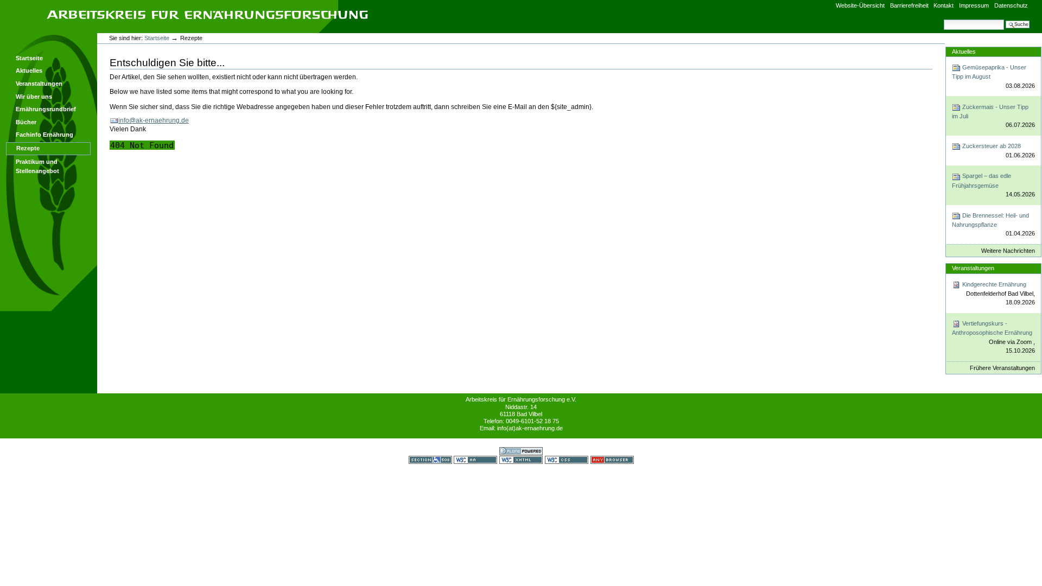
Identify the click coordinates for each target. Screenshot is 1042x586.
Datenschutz (1011, 5)
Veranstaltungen (39, 83)
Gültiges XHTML (521, 460)
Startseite (29, 58)
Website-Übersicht (860, 5)
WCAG (475, 460)
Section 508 (430, 460)
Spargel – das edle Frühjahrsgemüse (993, 185)
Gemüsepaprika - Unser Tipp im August (993, 76)
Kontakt (943, 5)
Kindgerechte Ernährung (998, 293)
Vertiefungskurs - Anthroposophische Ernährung (993, 337)
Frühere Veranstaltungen (1002, 368)
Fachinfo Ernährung (44, 134)
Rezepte (28, 148)
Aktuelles (29, 70)
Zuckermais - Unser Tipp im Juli (993, 116)
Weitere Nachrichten (1008, 250)
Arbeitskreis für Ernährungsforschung (207, 14)
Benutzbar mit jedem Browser (612, 460)
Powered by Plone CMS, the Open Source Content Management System (521, 451)
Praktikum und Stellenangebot (37, 166)
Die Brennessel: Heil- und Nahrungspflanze (993, 224)
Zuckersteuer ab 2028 (998, 150)
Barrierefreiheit (909, 5)
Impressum (974, 5)
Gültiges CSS (566, 460)
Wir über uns (34, 96)
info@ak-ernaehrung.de (153, 120)
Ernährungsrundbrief (46, 109)
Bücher (26, 122)
